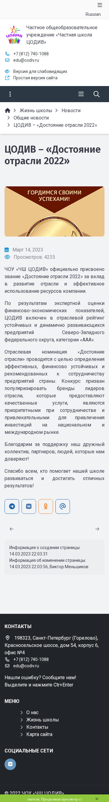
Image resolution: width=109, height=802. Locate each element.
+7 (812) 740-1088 (31, 53)
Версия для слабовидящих (40, 71)
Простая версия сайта (35, 77)
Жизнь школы (42, 720)
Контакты (37, 727)
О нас (32, 712)
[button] (90, 211)
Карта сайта (39, 734)
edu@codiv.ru (26, 60)
